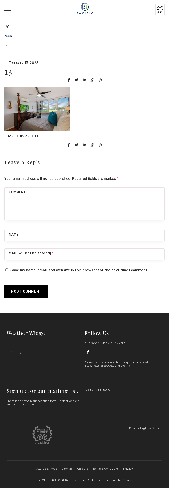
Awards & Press (46, 468)
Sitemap (67, 468)
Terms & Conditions (106, 468)
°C (21, 353)
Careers (82, 468)
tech (8, 36)
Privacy (128, 468)
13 (8, 71)
